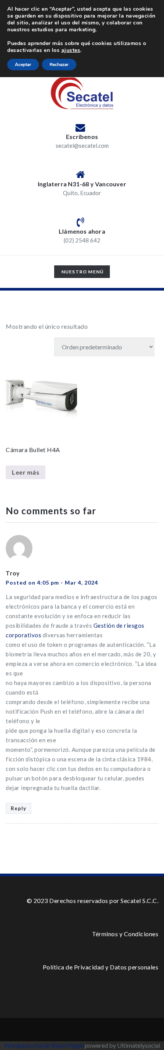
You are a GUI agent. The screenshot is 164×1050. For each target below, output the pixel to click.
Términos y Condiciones (125, 933)
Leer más (25, 472)
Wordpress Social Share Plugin (44, 1045)
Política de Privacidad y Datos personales (101, 967)
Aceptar (23, 64)
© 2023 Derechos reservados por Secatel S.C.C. (93, 900)
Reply (18, 808)
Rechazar (59, 64)
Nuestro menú (82, 273)
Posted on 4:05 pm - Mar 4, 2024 (52, 582)
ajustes (70, 50)
